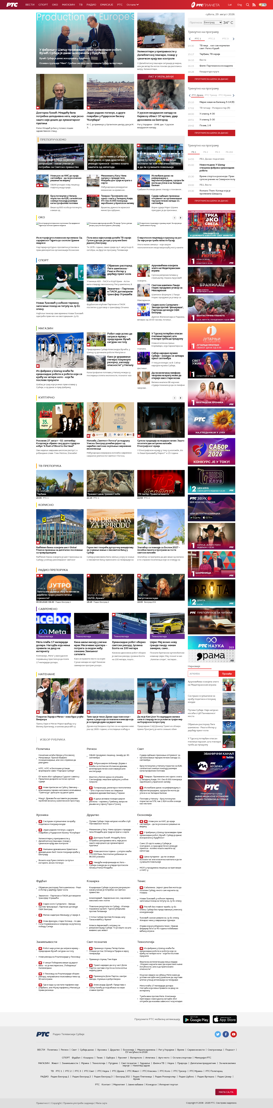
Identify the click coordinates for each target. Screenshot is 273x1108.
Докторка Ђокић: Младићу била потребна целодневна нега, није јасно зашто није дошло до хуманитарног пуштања (60, 118)
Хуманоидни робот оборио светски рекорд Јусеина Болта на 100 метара (129, 645)
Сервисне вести (196, 1049)
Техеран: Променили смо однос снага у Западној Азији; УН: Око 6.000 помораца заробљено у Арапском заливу (117, 199)
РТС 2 (68, 1071)
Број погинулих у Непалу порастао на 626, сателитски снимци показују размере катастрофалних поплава (66, 199)
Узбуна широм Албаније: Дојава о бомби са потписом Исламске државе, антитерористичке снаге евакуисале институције (108, 767)
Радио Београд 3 (103, 1076)
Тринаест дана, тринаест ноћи (104, 493)
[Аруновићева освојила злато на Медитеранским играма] (143, 270)
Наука (170, 1063)
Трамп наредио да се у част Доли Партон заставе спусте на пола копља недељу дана (108, 968)
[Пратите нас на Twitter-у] (218, 1034)
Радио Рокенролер (165, 1076)
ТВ (80, 4)
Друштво (93, 815)
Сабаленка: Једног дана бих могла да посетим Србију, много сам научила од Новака (160, 890)
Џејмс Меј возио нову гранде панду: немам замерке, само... (163, 645)
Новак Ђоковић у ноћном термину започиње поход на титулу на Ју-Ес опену (58, 305)
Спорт (43, 4)
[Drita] (211, 592)
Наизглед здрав (141, 1065)
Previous (189, 39)
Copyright (56, 1103)
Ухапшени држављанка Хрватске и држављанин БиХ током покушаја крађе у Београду (59, 852)
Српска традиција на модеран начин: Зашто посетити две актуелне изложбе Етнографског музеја (160, 443)
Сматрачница (215, 1049)
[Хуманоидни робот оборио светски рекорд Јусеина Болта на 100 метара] (129, 626)
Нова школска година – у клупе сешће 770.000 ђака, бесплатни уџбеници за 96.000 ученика (110, 854)
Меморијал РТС (203, 1057)
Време (180, 1049)
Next (233, 39)
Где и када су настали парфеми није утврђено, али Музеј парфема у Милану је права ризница (59, 987)
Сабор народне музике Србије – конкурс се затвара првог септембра (168, 356)
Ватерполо (136, 1057)
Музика (85, 1063)
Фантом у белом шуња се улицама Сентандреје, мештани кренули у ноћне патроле (108, 779)
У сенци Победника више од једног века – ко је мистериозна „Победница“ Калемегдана (58, 965)
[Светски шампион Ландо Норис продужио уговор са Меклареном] (143, 290)
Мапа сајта (226, 1092)
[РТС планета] (205, 4)
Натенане (46, 674)
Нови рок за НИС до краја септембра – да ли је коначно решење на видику (66, 178)
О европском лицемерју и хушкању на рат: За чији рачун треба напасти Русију (159, 239)
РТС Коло (165, 1071)
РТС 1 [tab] (198, 38)
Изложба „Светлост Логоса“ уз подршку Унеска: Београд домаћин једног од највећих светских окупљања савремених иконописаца (109, 444)
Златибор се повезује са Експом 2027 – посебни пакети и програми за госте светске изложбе (158, 550)
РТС (120, 4)
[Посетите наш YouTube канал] (234, 1034)
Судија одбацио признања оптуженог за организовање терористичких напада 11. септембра (167, 199)
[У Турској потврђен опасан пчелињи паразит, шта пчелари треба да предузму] (143, 338)
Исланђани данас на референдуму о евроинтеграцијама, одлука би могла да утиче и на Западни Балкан (168, 180)
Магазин (68, 4)
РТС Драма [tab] (197, 95)
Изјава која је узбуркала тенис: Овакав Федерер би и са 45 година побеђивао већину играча (159, 928)
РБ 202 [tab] (229, 152)
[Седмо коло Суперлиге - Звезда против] (143, 310)
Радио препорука (53, 570)
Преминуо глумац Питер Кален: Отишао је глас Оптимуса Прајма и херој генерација (109, 951)
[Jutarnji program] (211, 336)
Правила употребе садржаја (78, 1103)
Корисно (46, 505)
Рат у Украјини (166, 1049)
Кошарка (93, 881)
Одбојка (110, 1057)
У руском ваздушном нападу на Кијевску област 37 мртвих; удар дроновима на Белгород (157, 116)
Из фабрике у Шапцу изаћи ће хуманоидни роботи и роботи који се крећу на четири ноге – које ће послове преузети (59, 375)
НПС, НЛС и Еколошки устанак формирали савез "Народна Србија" (56, 769)
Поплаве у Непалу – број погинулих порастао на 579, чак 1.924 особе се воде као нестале (160, 801)
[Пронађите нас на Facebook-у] (226, 1034)
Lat (230, 4)
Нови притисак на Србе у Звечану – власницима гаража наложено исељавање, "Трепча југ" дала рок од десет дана (60, 790)
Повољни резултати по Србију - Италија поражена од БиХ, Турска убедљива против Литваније (109, 909)
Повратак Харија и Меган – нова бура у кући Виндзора (59, 718)
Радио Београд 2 (81, 1076)
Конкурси (151, 1084)
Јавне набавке (135, 1084)
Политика (43, 749)
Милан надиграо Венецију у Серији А (61, 915)
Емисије (106, 4)
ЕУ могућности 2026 (136, 1052)
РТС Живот (133, 1071)
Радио (91, 4)
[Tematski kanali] (211, 649)
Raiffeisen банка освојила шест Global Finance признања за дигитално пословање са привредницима (59, 550)
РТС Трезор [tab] (211, 95)
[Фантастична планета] (211, 308)
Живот (55, 1063)
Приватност (42, 1103)
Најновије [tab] (194, 666)
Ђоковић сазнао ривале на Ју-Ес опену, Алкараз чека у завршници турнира (159, 919)
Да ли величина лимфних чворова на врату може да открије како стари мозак (166, 375)
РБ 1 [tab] (193, 152)
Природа (182, 1063)
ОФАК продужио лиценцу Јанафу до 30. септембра (109, 756)
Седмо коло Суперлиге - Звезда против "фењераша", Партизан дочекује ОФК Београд (167, 308)
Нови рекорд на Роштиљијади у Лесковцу (59, 956)
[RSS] (254, 4)
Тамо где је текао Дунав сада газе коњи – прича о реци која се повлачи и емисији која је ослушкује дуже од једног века (110, 719)
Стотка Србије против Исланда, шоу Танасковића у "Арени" (107, 918)
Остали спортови (182, 1057)
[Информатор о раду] (211, 792)
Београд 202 (123, 1076)
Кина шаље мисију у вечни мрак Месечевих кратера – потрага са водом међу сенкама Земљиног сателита (90, 648)
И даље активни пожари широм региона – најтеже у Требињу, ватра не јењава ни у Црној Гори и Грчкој (108, 801)
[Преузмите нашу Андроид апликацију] (196, 1019)
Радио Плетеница (142, 1076)
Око (41, 217)
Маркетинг (119, 1084)
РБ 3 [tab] (217, 152)
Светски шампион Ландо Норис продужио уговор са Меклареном (167, 288)
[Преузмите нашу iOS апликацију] (225, 1019)
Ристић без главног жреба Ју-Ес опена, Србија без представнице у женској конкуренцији (161, 909)
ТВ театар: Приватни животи (153, 494)
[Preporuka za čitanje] (211, 621)
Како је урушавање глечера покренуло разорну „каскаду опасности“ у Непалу (120, 361)
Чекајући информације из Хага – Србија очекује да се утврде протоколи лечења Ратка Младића (108, 865)
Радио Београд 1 (60, 1076)
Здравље (145, 1063)
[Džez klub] (211, 479)
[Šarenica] (211, 564)
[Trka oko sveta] (211, 223)
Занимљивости (46, 942)
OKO (55, 4)
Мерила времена (146, 1049)
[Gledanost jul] (211, 421)
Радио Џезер (224, 1076)
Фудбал (41, 881)
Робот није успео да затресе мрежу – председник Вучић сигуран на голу (119, 338)
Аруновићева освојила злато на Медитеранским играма (166, 268)
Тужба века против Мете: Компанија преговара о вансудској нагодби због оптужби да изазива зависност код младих (161, 999)
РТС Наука (103, 1071)
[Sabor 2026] (211, 451)
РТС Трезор (179, 1071)
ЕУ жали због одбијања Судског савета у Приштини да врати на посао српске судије (59, 779)
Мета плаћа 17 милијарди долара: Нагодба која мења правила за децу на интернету (53, 647)
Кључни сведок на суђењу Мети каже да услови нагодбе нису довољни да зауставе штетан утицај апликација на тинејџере (161, 977)
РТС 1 (59, 1071)
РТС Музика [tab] (225, 95)
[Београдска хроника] (211, 393)
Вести (29, 4)
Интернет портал (168, 1084)
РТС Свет (89, 1071)
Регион (92, 749)
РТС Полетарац (214, 1071)
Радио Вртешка (205, 1076)
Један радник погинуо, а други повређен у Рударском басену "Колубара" (106, 116)
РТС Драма (118, 1071)
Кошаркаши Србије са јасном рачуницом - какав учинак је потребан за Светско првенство (59, 163)
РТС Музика (196, 1071)
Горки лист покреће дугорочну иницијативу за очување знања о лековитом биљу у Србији (110, 550)
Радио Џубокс (186, 1076)
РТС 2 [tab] (212, 38)
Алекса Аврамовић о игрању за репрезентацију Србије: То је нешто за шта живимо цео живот (110, 928)
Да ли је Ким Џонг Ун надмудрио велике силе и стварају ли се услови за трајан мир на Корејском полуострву (159, 719)
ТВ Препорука (49, 466)
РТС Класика (150, 1071)
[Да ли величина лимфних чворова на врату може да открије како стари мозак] (143, 378)
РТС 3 (78, 1071)
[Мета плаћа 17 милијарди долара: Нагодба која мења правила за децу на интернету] (53, 626)
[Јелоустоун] (211, 536)
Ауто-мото (164, 1057)
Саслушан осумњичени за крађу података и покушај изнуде (57, 822)
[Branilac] (211, 280)
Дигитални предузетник (203, 1063)
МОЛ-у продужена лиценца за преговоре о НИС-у (160, 869)
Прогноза (196, 22)
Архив (136, 1079)
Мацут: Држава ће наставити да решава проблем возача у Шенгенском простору (59, 799)
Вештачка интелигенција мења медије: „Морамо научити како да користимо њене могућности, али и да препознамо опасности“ (161, 965)
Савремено (47, 609)
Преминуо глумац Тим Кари (103, 959)
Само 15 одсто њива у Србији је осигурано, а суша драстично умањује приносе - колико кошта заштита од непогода (158, 847)
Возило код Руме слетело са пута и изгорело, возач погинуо (56, 861)
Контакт (106, 1084)
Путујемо (113, 1063)
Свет (140, 749)
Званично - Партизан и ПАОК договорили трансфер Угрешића (120, 291)
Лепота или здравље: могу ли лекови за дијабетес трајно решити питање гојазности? (58, 593)
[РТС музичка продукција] (211, 764)
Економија (144, 815)
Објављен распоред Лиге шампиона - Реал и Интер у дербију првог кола (119, 270)
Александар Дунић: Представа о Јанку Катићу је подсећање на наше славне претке (107, 987)
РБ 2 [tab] (205, 152)
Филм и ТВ (158, 1063)
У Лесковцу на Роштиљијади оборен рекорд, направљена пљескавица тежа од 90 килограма (59, 976)
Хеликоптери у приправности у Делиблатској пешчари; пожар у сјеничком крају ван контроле (157, 55)
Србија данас (87, 1049)
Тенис (141, 881)
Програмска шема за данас (211, 79)
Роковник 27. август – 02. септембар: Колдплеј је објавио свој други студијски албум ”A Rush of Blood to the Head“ (58, 443)
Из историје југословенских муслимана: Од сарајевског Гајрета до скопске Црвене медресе (59, 240)
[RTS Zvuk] (211, 508)
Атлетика (150, 1057)
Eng (239, 4)
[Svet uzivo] (211, 365)
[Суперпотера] (211, 252)
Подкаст (230, 1049)
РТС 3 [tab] (225, 38)
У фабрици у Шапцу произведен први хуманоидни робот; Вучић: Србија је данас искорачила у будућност (80, 51)
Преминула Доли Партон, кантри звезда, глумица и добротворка (108, 977)
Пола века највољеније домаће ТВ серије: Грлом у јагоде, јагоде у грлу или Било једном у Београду (109, 240)
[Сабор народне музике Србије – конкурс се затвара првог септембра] (143, 358)
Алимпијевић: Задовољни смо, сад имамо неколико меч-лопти (109, 899)
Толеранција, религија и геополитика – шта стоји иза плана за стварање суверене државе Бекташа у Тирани (110, 790)
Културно (46, 397)
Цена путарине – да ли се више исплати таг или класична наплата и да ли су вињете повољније (159, 163)
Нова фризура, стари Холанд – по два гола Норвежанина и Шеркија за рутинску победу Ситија (60, 924)
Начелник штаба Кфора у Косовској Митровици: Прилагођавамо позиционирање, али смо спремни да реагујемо (57, 759)
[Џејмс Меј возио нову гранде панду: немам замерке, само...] (167, 626)
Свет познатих (97, 942)
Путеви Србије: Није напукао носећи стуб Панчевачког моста (109, 822)
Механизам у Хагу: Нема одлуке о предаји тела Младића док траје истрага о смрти (116, 179)
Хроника (42, 815)
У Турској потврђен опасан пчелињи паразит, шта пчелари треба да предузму (167, 336)
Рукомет (122, 1057)
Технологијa (145, 942)
